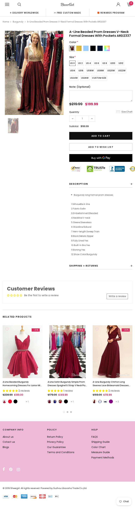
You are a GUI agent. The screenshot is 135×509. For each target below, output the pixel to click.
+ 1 (27, 401)
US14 (72, 70)
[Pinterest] (10, 469)
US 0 (72, 63)
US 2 (80, 63)
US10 (112, 63)
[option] (24, 12)
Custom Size (99, 77)
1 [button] (64, 412)
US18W (100, 70)
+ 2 (117, 401)
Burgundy (18, 21)
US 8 (104, 63)
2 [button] (67, 412)
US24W (74, 77)
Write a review (117, 296)
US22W (122, 70)
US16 (81, 70)
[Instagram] (18, 469)
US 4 (88, 63)
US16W (90, 70)
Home (6, 21)
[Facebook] (4, 469)
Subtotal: (74, 126)
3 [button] (71, 412)
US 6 (96, 63)
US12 (121, 63)
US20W (111, 70)
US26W (85, 77)
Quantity (74, 112)
